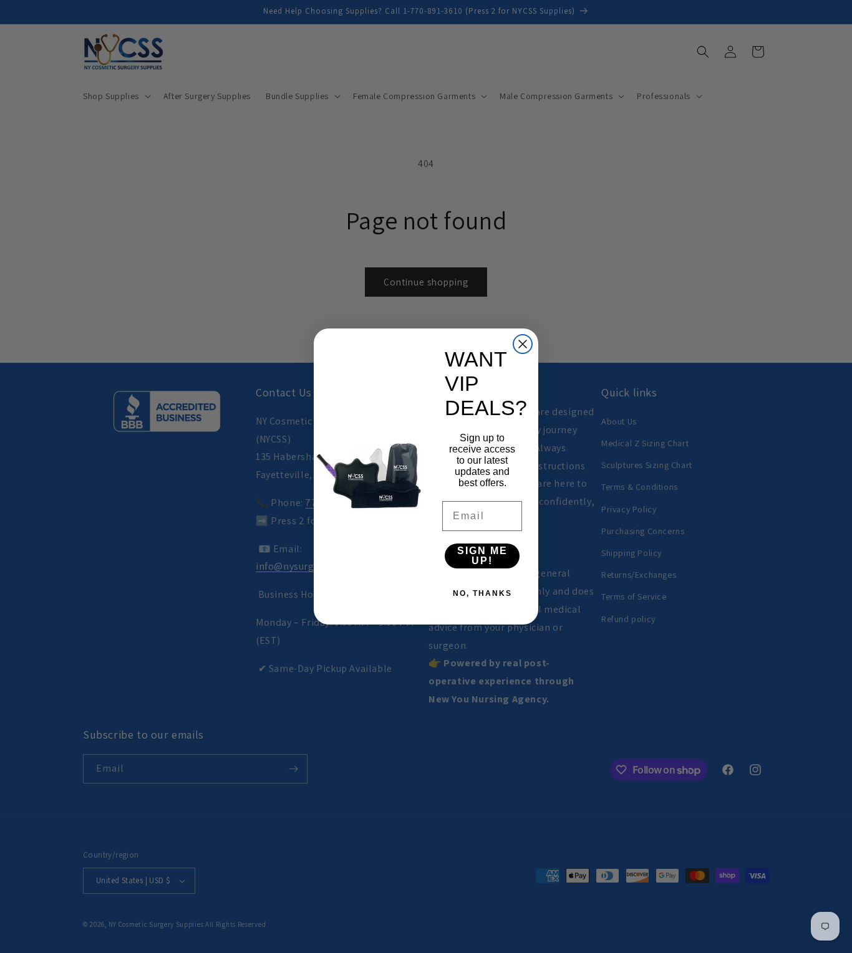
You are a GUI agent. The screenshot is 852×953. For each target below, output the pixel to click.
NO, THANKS (482, 593)
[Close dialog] (522, 344)
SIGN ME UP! (482, 555)
